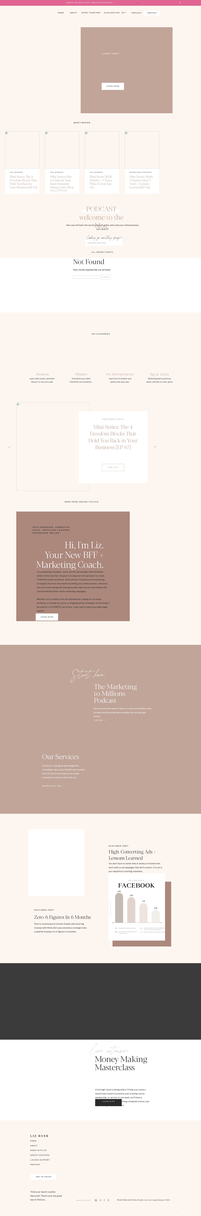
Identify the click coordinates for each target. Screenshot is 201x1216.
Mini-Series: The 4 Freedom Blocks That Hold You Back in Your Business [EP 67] (23, 181)
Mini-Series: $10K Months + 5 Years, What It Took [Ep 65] (101, 181)
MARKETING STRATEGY (140, 172)
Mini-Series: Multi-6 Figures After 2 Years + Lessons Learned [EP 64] (141, 181)
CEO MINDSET (16, 172)
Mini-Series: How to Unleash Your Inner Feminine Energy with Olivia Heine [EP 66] (62, 183)
